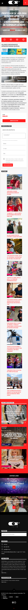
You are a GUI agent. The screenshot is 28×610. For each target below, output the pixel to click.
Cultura (4, 428)
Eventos (11, 597)
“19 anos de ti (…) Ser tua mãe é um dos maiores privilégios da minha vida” (14, 215)
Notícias (17, 11)
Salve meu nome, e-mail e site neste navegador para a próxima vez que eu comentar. (14, 159)
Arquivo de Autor (14, 120)
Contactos (5, 598)
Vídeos (17, 597)
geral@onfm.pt (7, 549)
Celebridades (5, 450)
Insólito (11, 11)
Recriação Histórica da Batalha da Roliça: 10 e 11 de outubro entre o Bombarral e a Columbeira (14, 435)
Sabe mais (3, 572)
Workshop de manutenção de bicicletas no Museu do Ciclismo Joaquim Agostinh (14, 413)
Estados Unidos (8, 67)
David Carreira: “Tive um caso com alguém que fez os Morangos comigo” (14, 502)
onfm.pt (5, 544)
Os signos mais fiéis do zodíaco (14, 484)
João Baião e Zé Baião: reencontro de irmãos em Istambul (13, 193)
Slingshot (3, 595)
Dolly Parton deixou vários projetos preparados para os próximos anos (14, 457)
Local (3, 406)
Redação (12, 30)
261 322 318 (6, 546)
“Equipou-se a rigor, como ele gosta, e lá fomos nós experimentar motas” (14, 279)
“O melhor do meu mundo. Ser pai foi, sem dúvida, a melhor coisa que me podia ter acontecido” (14, 257)
